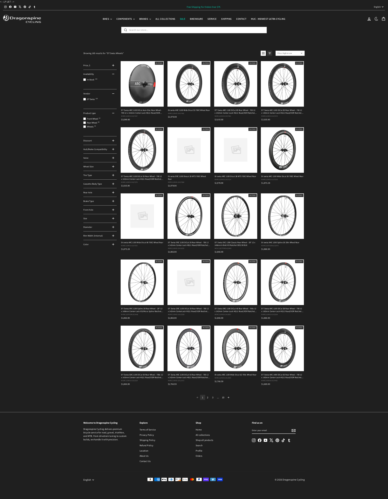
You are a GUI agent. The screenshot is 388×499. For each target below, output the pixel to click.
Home (199, 429)
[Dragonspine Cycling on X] (271, 440)
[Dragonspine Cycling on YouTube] (265, 440)
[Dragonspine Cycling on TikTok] (283, 440)
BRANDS (144, 18)
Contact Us (145, 461)
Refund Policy (146, 445)
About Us (144, 455)
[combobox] (194, 30)
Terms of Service (148, 429)
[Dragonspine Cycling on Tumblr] (289, 440)
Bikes (106, 18)
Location (144, 450)
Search (199, 445)
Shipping (226, 18)
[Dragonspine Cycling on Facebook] (259, 440)
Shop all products (204, 440)
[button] (263, 53)
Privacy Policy (147, 434)
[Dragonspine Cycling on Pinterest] (277, 440)
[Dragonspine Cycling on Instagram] (254, 440)
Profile (199, 450)
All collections (165, 18)
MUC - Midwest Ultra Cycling (268, 18)
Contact (241, 18)
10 (223, 397)
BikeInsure (196, 18)
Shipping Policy (147, 440)
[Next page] (228, 397)
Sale (183, 18)
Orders (199, 455)
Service (212, 18)
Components (124, 18)
